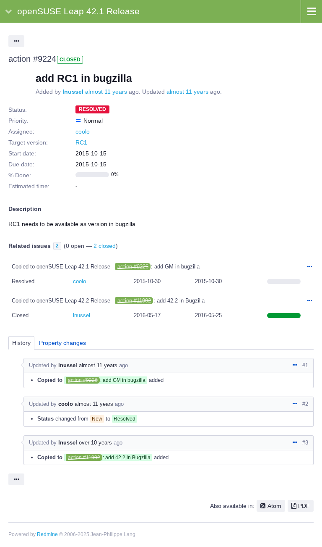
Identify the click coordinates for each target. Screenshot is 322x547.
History (21, 342)
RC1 (81, 142)
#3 (305, 442)
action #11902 (134, 300)
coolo (82, 131)
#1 (305, 365)
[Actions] (309, 267)
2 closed (104, 245)
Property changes (62, 342)
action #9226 (132, 266)
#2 (305, 404)
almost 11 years (106, 91)
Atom (274, 505)
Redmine (47, 534)
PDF (304, 505)
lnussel (72, 91)
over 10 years (95, 442)
